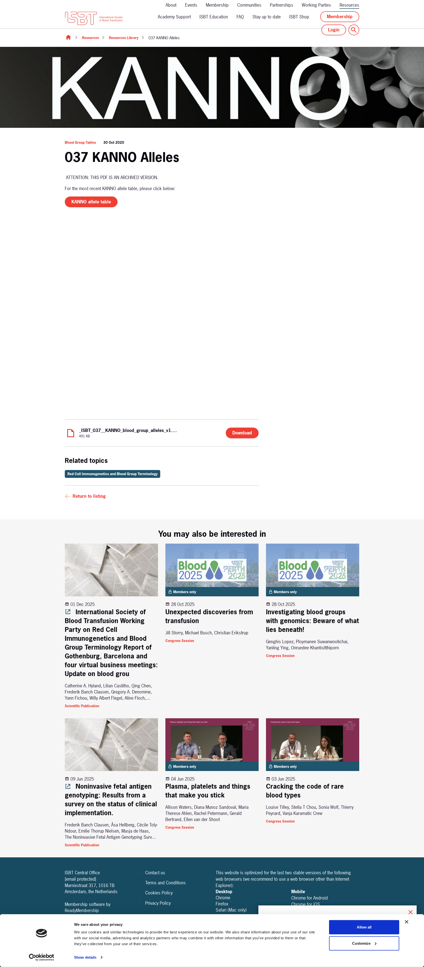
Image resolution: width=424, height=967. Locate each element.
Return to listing (89, 496)
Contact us (155, 873)
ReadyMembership (82, 910)
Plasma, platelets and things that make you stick (207, 790)
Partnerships (281, 5)
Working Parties (316, 5)
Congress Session (179, 640)
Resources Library (123, 37)
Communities (249, 5)
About (171, 5)
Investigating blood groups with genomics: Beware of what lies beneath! (312, 621)
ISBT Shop (299, 17)
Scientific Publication (82, 706)
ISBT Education (213, 17)
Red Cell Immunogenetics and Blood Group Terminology (112, 473)
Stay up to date (266, 17)
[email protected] (80, 879)
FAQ (240, 17)
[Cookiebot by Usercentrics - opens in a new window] (41, 957)
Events (191, 5)
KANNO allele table (91, 202)
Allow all (364, 927)
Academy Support (174, 17)
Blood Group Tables (80, 142)
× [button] (410, 911)
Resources (349, 5)
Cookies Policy (159, 893)
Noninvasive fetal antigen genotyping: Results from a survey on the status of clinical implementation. (111, 799)
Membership (217, 5)
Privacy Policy (158, 903)
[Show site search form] (353, 30)
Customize (361, 943)
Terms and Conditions (165, 883)
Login (333, 30)
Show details (85, 957)
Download (242, 433)
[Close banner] (406, 922)
